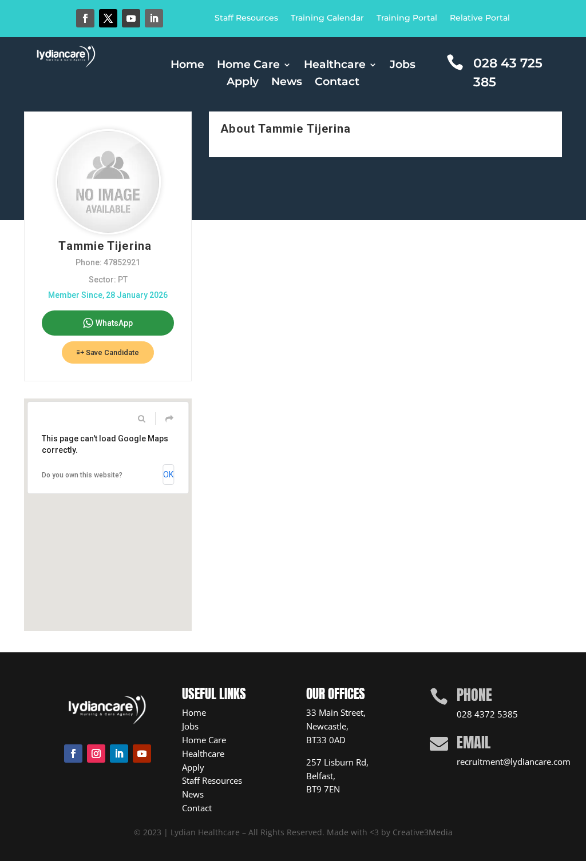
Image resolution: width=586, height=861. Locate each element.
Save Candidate (111, 352)
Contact (337, 83)
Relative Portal (480, 18)
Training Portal (407, 18)
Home (187, 66)
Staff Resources (246, 18)
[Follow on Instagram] (96, 753)
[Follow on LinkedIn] (154, 18)
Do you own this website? (82, 475)
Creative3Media (423, 832)
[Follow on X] (108, 18)
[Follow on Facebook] (85, 18)
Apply (243, 83)
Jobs (402, 66)
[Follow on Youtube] (131, 18)
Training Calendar (327, 18)
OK (168, 474)
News (286, 83)
